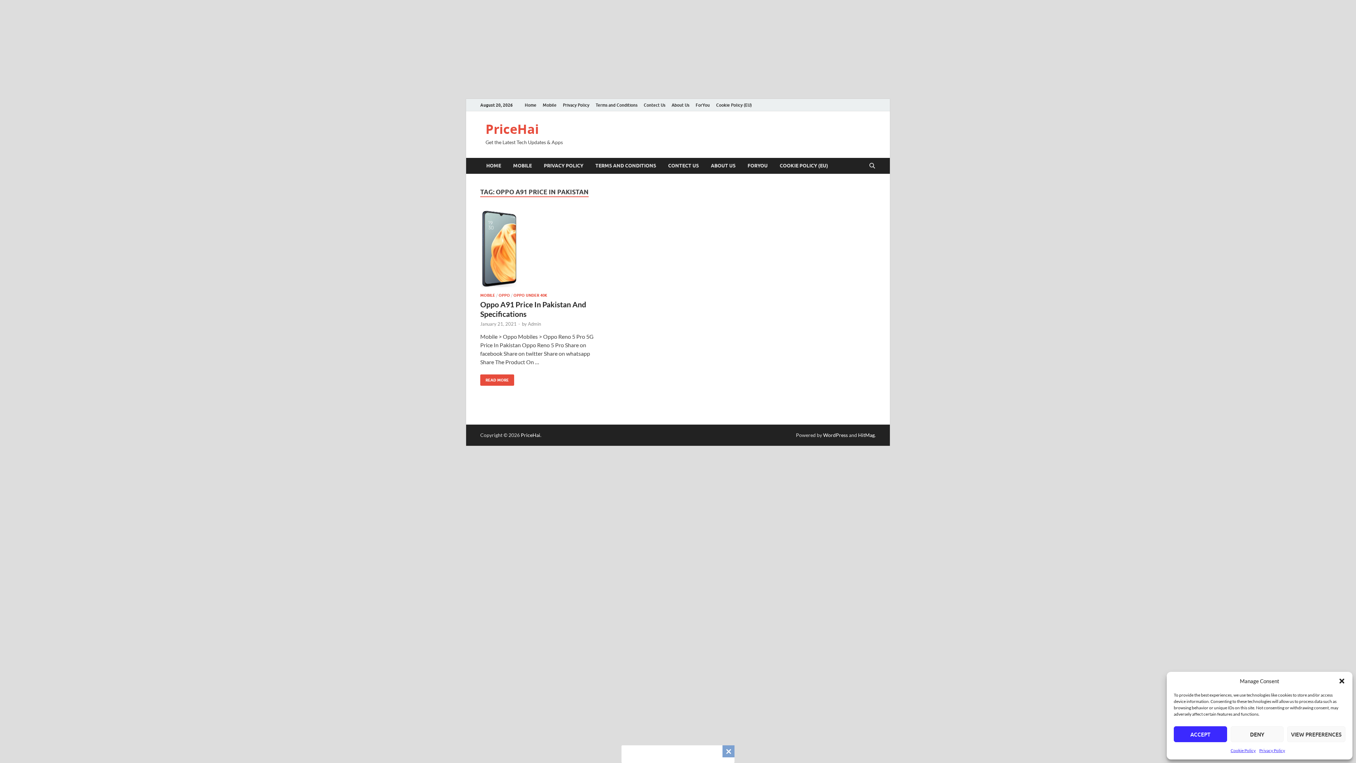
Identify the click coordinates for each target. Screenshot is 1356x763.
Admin (534, 324)
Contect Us (654, 105)
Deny (1257, 734)
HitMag (866, 435)
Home (530, 105)
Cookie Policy (1243, 750)
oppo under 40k (530, 295)
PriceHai (512, 129)
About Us (680, 105)
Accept (1200, 734)
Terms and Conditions (616, 105)
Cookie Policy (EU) (734, 105)
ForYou (703, 105)
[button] (1341, 681)
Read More (494, 378)
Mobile (550, 105)
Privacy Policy (1272, 750)
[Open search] (872, 166)
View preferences (1316, 734)
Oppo (504, 295)
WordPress (835, 435)
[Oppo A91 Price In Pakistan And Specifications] (541, 249)
